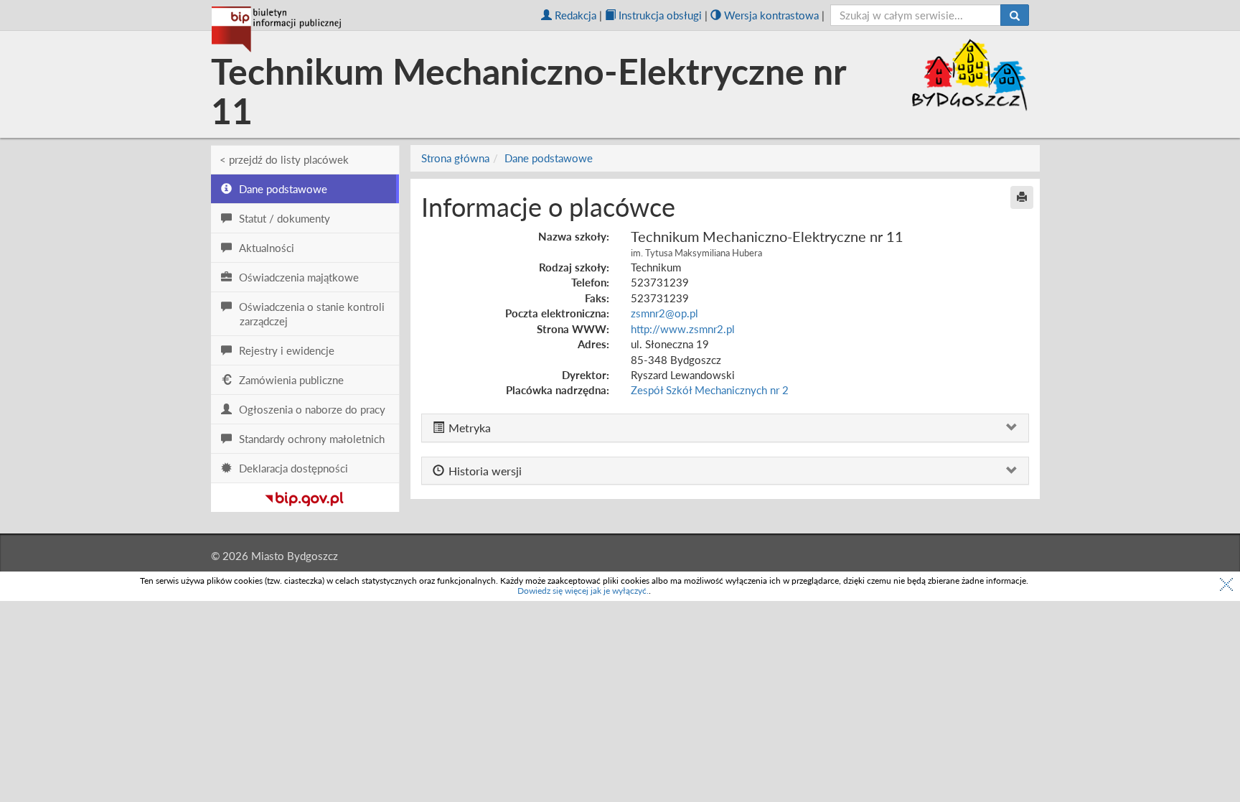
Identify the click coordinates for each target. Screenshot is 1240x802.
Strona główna (455, 157)
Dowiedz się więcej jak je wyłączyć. (583, 590)
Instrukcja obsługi (660, 15)
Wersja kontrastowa (771, 15)
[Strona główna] (276, 29)
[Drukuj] (1021, 197)
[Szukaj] (1014, 15)
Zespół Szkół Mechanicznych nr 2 (710, 389)
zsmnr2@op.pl (664, 313)
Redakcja (575, 15)
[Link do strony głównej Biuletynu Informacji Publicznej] (304, 496)
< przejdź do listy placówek (284, 159)
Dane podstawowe (548, 157)
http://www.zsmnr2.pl (683, 328)
